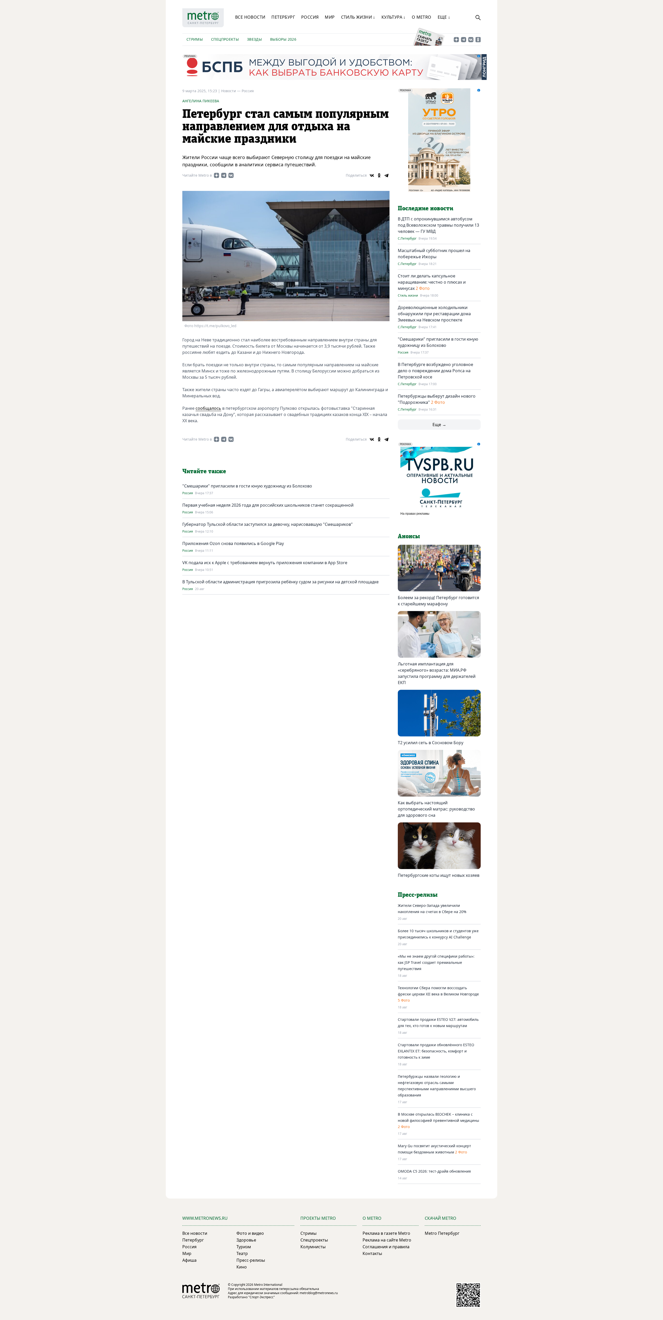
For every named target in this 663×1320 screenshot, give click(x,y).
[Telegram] (386, 175)
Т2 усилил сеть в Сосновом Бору (430, 742)
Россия (310, 17)
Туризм (243, 1247)
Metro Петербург (442, 1233)
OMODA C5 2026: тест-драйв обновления (434, 1171)
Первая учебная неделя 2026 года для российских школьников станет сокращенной (268, 505)
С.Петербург (407, 238)
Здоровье (246, 1240)
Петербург (283, 17)
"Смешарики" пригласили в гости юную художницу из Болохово (247, 486)
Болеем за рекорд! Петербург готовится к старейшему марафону (438, 601)
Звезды (254, 39)
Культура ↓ (393, 17)
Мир (330, 17)
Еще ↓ (444, 17)
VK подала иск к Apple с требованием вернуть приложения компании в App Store (264, 562)
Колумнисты (313, 1247)
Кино (241, 1267)
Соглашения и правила (386, 1247)
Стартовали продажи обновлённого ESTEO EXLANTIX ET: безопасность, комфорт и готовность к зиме (436, 1051)
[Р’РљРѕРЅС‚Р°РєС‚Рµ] (372, 175)
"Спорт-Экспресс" (261, 1297)
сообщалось (208, 408)
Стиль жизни (408, 295)
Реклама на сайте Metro (387, 1240)
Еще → (439, 424)
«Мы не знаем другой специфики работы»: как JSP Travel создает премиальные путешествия (436, 962)
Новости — (231, 90)
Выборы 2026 (283, 39)
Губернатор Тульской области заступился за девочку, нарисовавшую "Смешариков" (267, 524)
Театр (242, 1253)
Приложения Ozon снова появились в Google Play (233, 543)
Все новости (250, 17)
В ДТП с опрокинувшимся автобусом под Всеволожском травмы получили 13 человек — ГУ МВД (438, 225)
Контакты (372, 1253)
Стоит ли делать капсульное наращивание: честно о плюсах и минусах (432, 282)
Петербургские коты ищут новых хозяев (438, 875)
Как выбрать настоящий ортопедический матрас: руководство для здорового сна (436, 809)
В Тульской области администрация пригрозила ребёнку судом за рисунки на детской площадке (280, 582)
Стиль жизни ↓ (358, 17)
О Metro (421, 17)
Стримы (194, 39)
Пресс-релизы (250, 1260)
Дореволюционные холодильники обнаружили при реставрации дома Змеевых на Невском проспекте (434, 314)
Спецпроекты (225, 39)
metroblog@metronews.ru (319, 1293)
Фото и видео (250, 1233)
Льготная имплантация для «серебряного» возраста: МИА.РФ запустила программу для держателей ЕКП (436, 673)
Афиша (189, 1260)
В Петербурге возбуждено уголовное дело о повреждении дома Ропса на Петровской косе (435, 371)
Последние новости (425, 208)
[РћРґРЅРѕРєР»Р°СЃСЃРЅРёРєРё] (379, 175)
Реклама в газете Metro (386, 1233)
